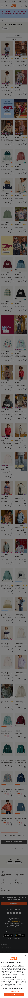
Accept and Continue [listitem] (14, 995)
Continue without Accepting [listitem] (18, 955)
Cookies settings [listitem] (14, 991)
